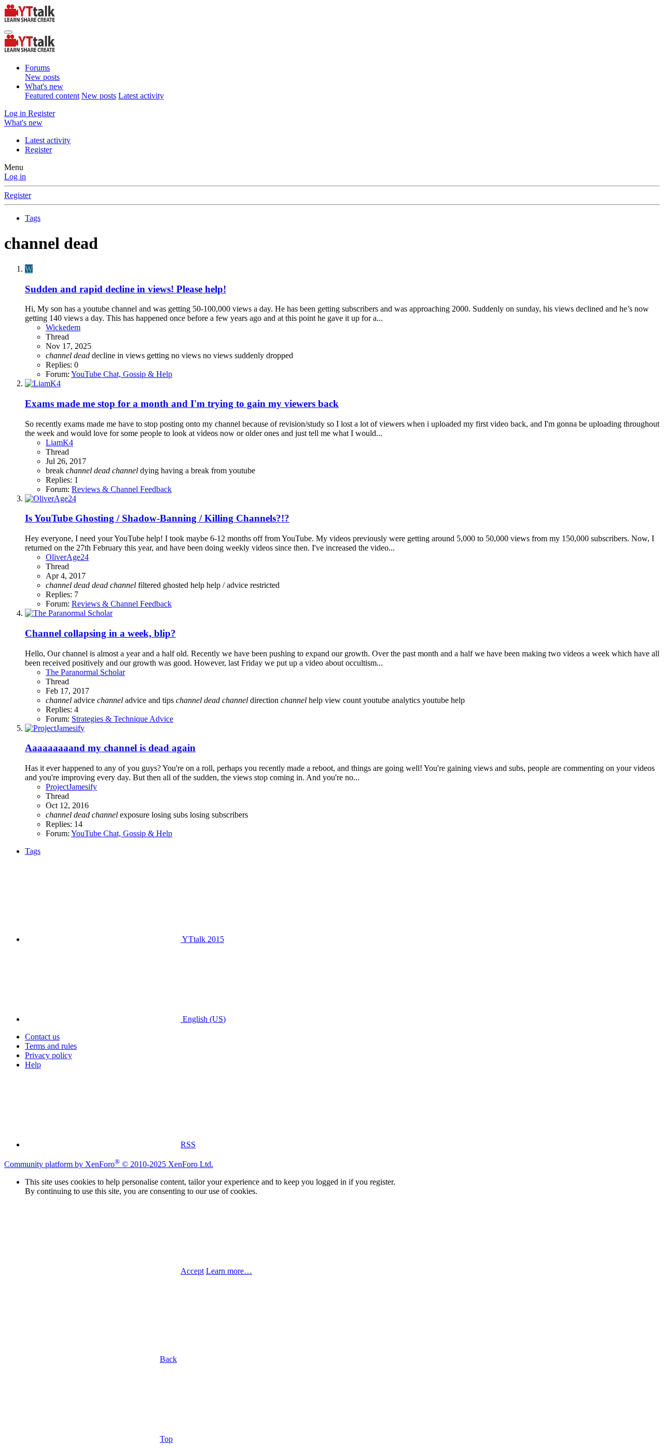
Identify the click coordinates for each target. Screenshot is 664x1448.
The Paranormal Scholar (85, 672)
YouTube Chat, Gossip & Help (121, 374)
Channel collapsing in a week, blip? (100, 633)
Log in (15, 176)
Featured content (52, 95)
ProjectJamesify (71, 786)
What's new (44, 86)
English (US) (203, 1019)
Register (38, 149)
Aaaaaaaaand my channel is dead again (110, 747)
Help (33, 1064)
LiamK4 (59, 442)
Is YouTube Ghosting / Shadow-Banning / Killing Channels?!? (157, 518)
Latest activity (141, 95)
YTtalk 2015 (202, 939)
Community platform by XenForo (108, 1164)
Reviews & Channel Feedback (122, 489)
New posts (42, 77)
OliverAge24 (67, 557)
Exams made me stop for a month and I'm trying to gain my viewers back (182, 403)
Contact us (42, 1036)
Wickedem (63, 327)
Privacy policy (48, 1055)
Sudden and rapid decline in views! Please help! (125, 289)
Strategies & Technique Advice (122, 718)
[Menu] (8, 32)
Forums (37, 67)
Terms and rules (51, 1046)
